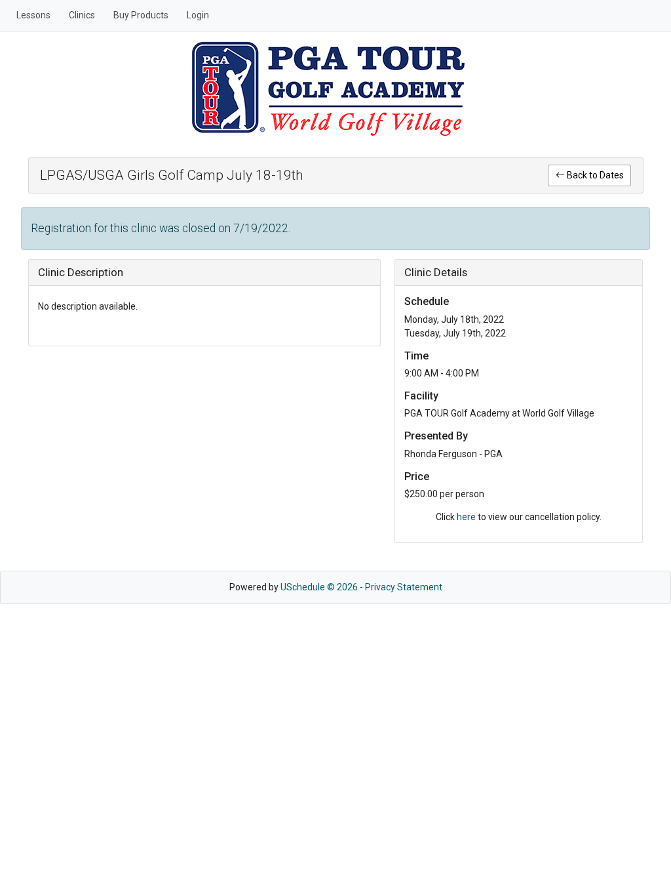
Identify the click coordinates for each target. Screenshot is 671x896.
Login (198, 15)
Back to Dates (594, 175)
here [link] (466, 517)
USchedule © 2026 (319, 587)
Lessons (33, 15)
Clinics (82, 15)
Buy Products (140, 15)
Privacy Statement (403, 587)
